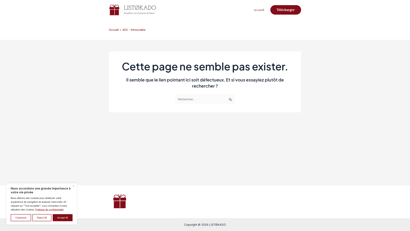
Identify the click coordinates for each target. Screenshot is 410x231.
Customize (20, 217)
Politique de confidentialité (49, 209)
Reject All (42, 217)
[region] (41, 204)
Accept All (62, 217)
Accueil (259, 10)
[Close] (73, 186)
